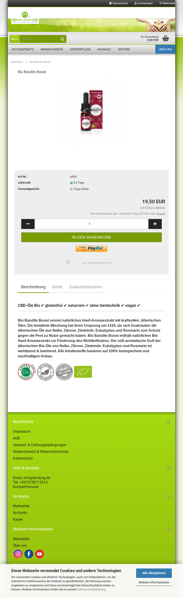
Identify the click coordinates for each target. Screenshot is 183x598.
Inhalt (57, 286)
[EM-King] (91, 19)
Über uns (165, 49)
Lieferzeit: (24, 182)
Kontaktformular (26, 487)
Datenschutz (23, 458)
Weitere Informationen (154, 582)
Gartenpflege (80, 49)
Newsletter (21, 539)
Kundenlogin (145, 3)
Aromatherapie (51, 49)
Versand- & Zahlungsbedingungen (39, 445)
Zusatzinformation (85, 286)
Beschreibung (33, 286)
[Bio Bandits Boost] (91, 112)
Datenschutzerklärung (91, 589)
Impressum (22, 431)
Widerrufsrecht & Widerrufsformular (41, 452)
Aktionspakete (23, 49)
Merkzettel (168, 3)
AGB (16, 438)
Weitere (124, 49)
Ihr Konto (20, 513)
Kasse (18, 519)
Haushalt (104, 49)
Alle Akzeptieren (154, 573)
